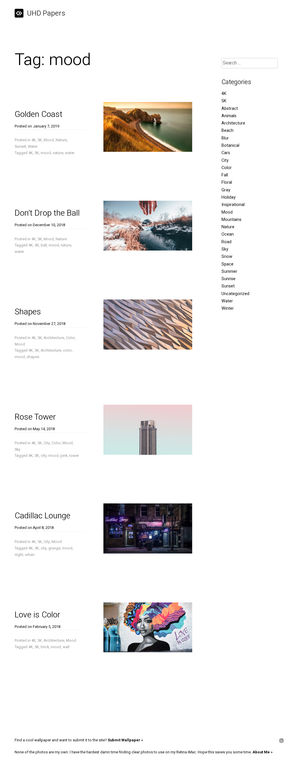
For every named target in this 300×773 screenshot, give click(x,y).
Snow (226, 256)
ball (44, 245)
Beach (227, 130)
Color (70, 337)
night (19, 554)
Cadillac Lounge (42, 516)
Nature (61, 140)
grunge (54, 548)
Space (227, 264)
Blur (225, 138)
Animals (228, 116)
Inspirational (233, 205)
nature (58, 153)
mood (46, 153)
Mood (49, 140)
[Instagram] (281, 741)
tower (74, 455)
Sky (17, 449)
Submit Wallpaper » (125, 740)
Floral (226, 182)
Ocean (227, 234)
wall (66, 647)
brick (45, 647)
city (44, 455)
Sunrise (228, 279)
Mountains (231, 220)
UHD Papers (46, 13)
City (47, 443)
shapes (33, 357)
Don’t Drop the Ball (47, 213)
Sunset (20, 146)
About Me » (262, 752)
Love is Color (37, 615)
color (67, 350)
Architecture (54, 337)
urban (30, 554)
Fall (224, 175)
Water (33, 146)
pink (63, 455)
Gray (225, 190)
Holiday (228, 197)
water (69, 153)
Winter (227, 308)
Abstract (229, 108)
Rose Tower (35, 417)
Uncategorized (235, 294)
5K (40, 140)
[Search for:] (249, 63)
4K (33, 140)
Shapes (28, 312)
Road (226, 242)
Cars (225, 153)
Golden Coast (38, 114)
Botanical (230, 145)
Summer (229, 271)
